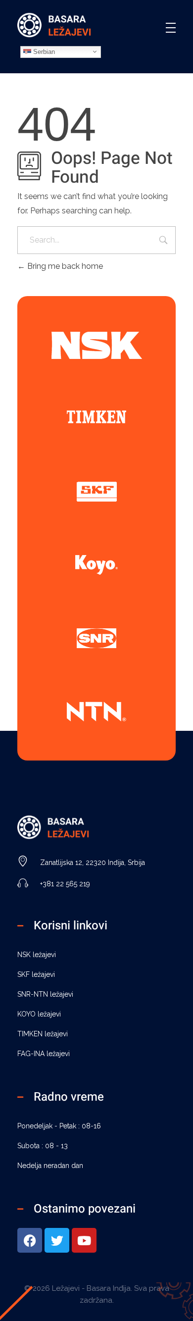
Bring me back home (64, 266)
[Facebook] (29, 1240)
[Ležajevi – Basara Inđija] (54, 26)
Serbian (43, 51)
